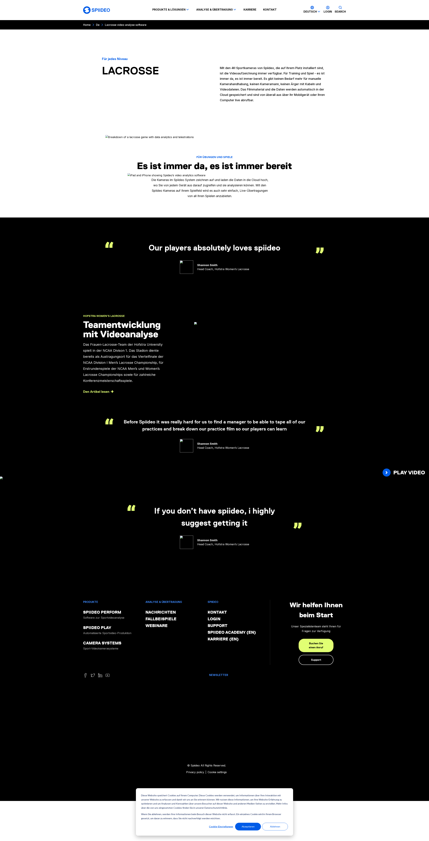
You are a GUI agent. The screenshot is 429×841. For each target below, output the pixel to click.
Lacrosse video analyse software (125, 24)
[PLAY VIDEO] (214, 479)
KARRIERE (249, 9)
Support (316, 659)
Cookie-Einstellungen (221, 826)
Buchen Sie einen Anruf (316, 645)
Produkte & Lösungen (169, 9)
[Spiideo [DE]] (96, 10)
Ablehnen (275, 826)
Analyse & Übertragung (214, 9)
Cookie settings (217, 772)
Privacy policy (195, 772)
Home (87, 24)
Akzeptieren (248, 826)
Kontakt (270, 9)
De (98, 24)
